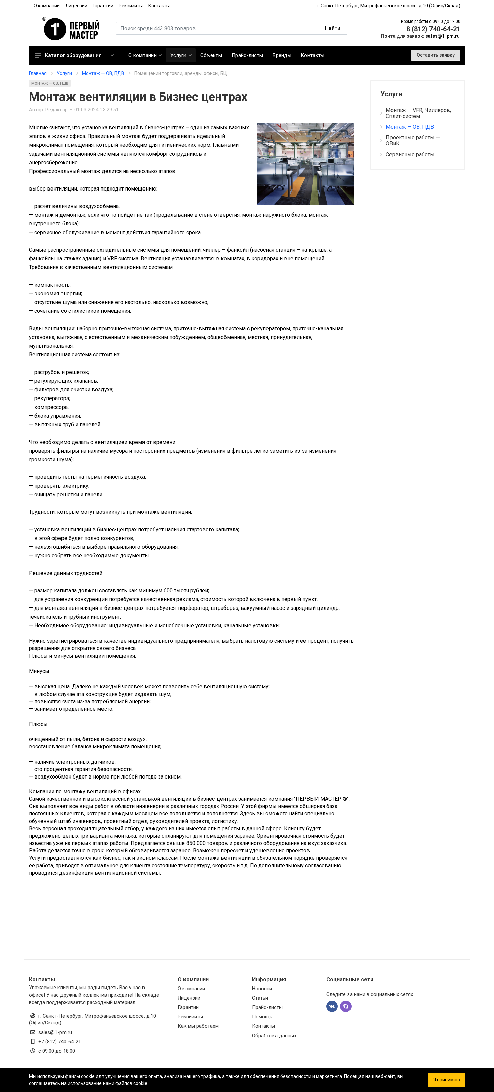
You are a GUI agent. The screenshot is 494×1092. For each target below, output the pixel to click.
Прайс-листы (267, 1007)
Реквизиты (131, 5)
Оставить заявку (436, 55)
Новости (262, 988)
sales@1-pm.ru (442, 36)
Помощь (262, 1017)
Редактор (56, 109)
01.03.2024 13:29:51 (96, 109)
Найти (332, 28)
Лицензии (76, 5)
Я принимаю (446, 1079)
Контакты (159, 5)
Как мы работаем (198, 1026)
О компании (47, 5)
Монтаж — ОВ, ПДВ (49, 83)
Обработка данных (274, 1036)
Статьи (260, 998)
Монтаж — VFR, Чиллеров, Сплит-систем (418, 113)
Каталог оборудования (73, 55)
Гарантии (103, 5)
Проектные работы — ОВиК (413, 140)
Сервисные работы (410, 154)
